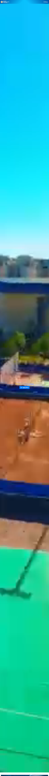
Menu (46, 2)
